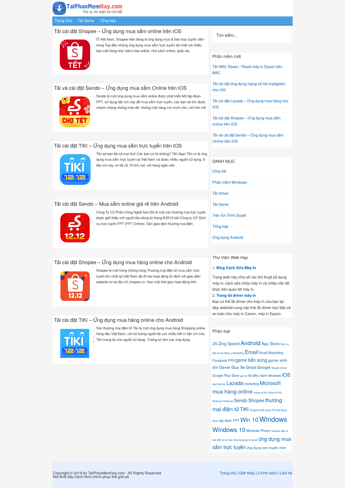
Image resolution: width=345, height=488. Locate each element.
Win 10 (249, 419)
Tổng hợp (220, 226)
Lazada (234, 382)
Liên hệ (286, 473)
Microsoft (270, 382)
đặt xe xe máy (225, 440)
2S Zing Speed (226, 343)
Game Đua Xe (232, 367)
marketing (251, 383)
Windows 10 (228, 429)
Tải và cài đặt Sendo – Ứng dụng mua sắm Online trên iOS (120, 87)
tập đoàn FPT (229, 420)
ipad (214, 384)
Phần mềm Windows (229, 182)
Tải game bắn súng (260, 410)
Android (251, 343)
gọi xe (243, 375)
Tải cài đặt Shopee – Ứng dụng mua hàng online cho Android (123, 262)
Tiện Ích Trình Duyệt (229, 215)
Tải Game (220, 204)
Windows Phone (258, 430)
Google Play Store (225, 375)
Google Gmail (279, 368)
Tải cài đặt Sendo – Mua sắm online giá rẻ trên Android (116, 203)
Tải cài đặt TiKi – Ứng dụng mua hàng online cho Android (118, 319)
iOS (286, 374)
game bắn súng (251, 360)
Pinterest (228, 401)
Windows (273, 419)
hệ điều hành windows (264, 375)
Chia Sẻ (219, 171)
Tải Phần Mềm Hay (172, 8)
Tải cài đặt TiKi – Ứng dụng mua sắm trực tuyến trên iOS (118, 145)
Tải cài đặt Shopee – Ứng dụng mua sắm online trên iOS (118, 30)
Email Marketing (271, 352)
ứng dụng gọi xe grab (245, 440)
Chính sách (267, 473)
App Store (270, 343)
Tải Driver (220, 193)
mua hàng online (232, 391)
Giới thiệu (247, 473)
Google (264, 367)
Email (251, 352)
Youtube (275, 431)
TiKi (244, 408)
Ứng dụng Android (227, 237)
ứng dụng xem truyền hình (266, 447)
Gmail (251, 367)
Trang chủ (228, 473)
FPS (231, 360)
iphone (222, 384)
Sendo (240, 400)
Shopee (256, 400)
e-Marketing (237, 353)
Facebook (219, 360)
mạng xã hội (260, 392)
